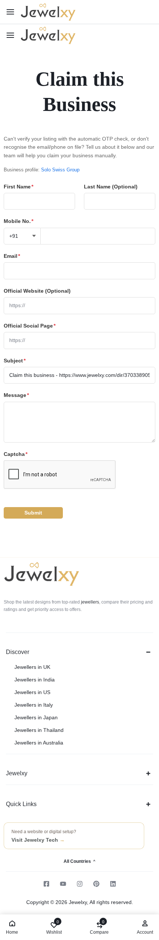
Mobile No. (18, 221)
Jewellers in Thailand (39, 730)
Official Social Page (29, 326)
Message (16, 395)
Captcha (15, 454)
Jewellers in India (34, 680)
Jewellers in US (32, 692)
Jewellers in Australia (38, 743)
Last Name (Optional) (111, 187)
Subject (15, 361)
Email (12, 256)
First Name (18, 187)
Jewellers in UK (32, 667)
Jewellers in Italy (33, 705)
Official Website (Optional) (37, 291)
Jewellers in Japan (36, 717)
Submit (33, 513)
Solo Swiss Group (60, 169)
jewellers (89, 602)
